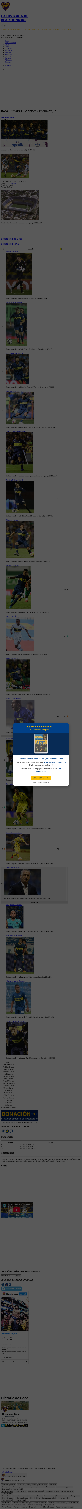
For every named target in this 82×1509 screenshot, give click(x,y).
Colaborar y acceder (41, 778)
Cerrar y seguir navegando (41, 782)
